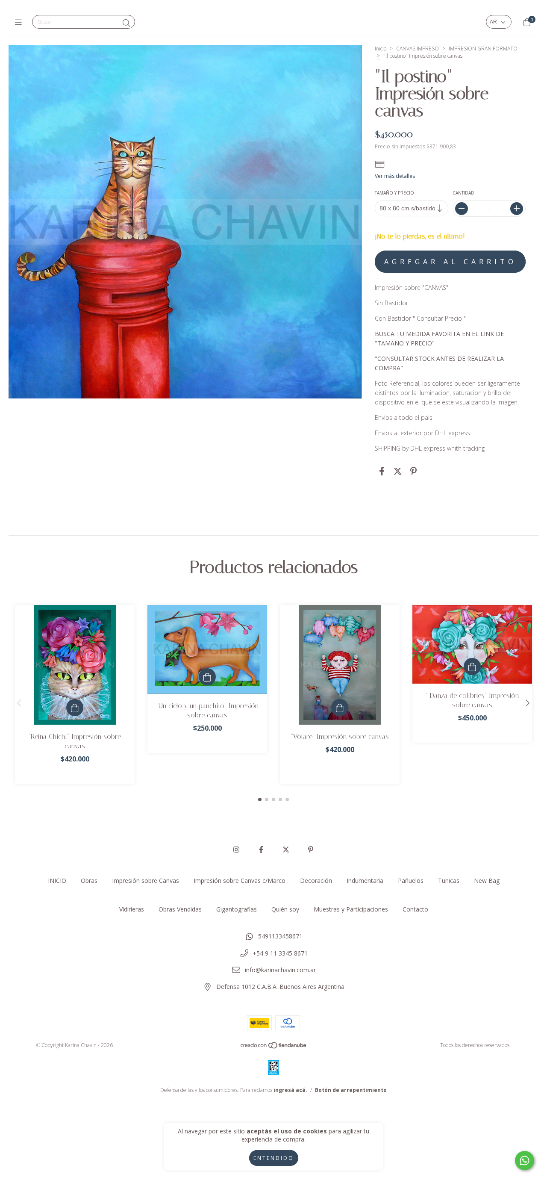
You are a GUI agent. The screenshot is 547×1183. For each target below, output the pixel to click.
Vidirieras (131, 909)
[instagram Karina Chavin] (236, 849)
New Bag (487, 880)
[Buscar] (126, 23)
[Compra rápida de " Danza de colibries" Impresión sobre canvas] (472, 666)
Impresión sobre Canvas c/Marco (239, 880)
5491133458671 (280, 936)
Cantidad (463, 193)
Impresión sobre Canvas (145, 880)
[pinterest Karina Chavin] (310, 849)
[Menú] (20, 22)
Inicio (380, 48)
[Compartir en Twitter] (398, 471)
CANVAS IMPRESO (417, 48)
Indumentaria (365, 880)
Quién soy (285, 909)
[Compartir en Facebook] (382, 471)
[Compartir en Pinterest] (413, 471)
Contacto (415, 909)
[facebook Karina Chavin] (261, 849)
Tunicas (448, 880)
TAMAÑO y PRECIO (394, 193)
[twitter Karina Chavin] (285, 849)
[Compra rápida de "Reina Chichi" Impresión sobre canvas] (74, 707)
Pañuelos (410, 880)
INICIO (57, 880)
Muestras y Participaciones (351, 909)
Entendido (273, 1158)
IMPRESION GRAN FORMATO (483, 48)
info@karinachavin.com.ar (280, 970)
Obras (89, 880)
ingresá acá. (290, 1090)
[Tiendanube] (274, 1047)
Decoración (316, 880)
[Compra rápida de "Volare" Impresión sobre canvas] (339, 707)
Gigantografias (236, 909)
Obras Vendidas (180, 909)
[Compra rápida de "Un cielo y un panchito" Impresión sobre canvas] (207, 676)
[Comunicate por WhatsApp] (524, 1160)
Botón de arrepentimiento (351, 1090)
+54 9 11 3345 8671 (280, 953)
